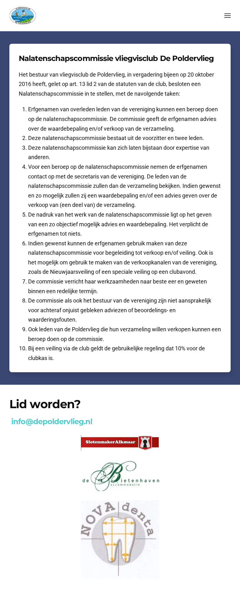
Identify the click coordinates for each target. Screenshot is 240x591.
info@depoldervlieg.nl (51, 421)
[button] (227, 15)
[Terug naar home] (22, 15)
